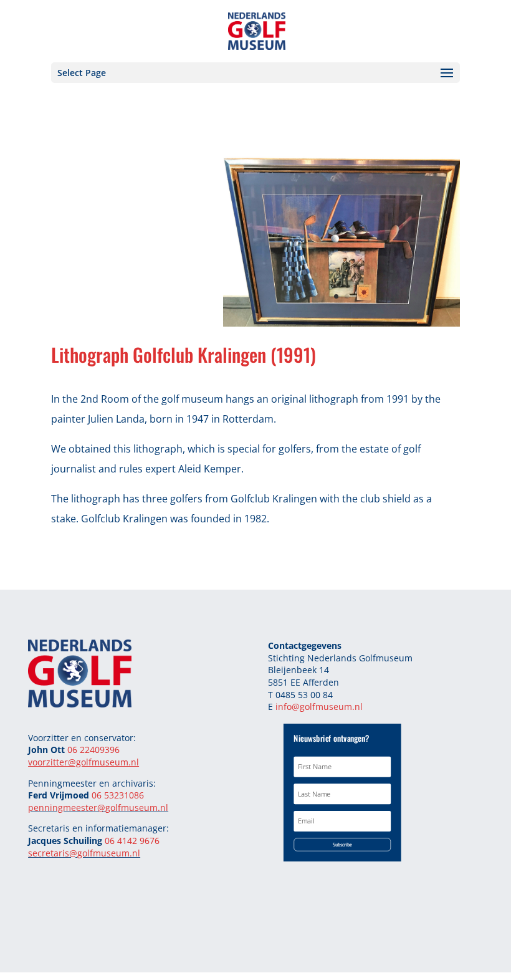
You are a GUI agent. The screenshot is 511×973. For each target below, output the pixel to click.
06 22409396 (93, 749)
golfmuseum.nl (136, 807)
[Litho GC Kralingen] (341, 323)
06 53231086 (118, 795)
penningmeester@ (66, 807)
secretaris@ (52, 853)
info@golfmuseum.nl (319, 706)
